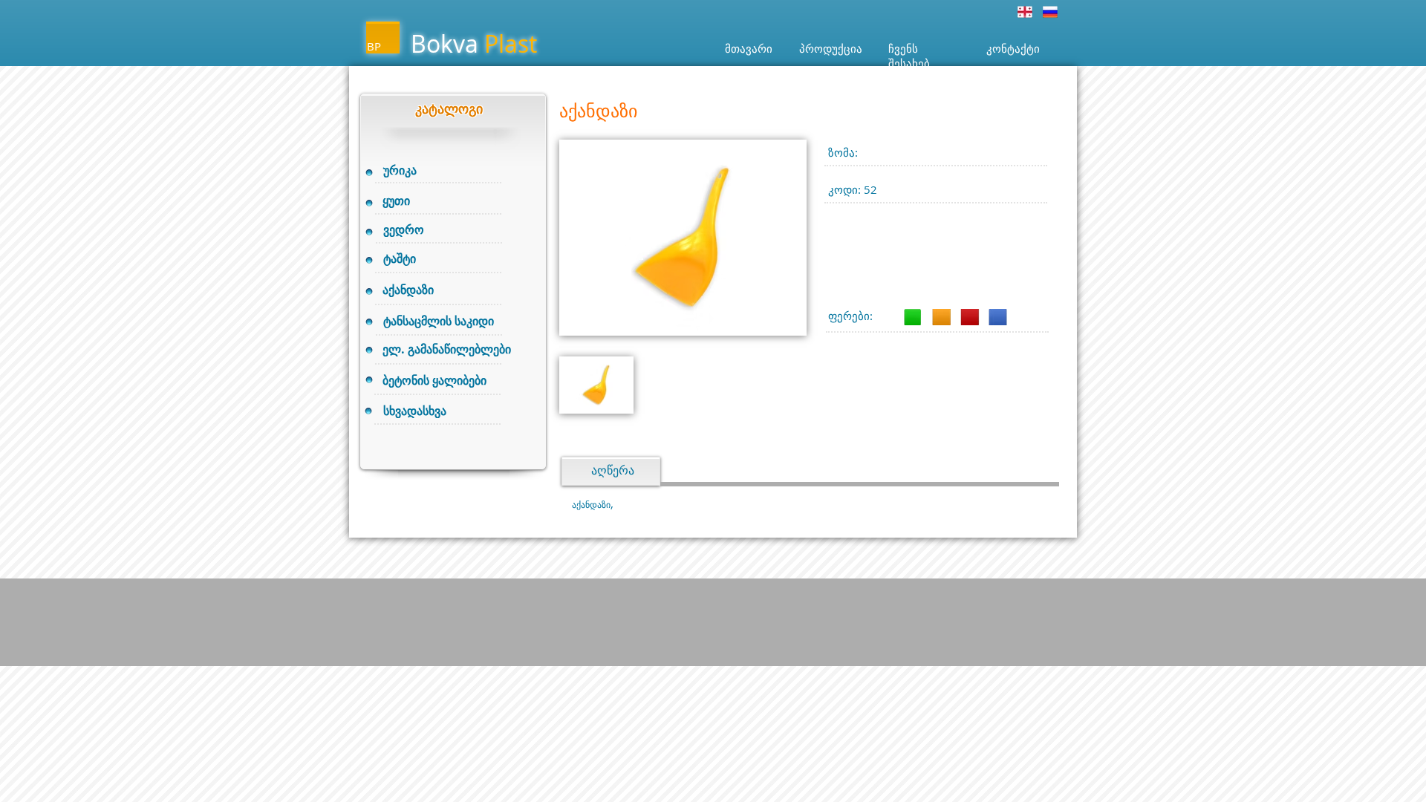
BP (374, 46)
